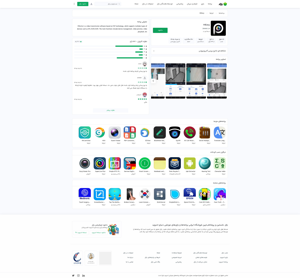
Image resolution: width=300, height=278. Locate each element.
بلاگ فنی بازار (155, 262)
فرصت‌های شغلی (201, 257)
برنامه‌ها (222, 13)
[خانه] (223, 4)
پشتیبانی (179, 3)
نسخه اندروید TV (81, 232)
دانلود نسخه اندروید (99, 232)
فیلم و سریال (192, 3)
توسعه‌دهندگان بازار (165, 3)
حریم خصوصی (177, 257)
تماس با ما (129, 262)
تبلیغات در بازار (147, 3)
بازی (202, 4)
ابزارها (212, 13)
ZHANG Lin (206, 28)
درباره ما (130, 257)
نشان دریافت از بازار (200, 262)
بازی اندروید (224, 257)
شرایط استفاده (177, 253)
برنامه (210, 4)
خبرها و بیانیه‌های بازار (152, 257)
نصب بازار (225, 253)
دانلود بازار (82, 4)
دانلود (160, 30)
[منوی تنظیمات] (74, 4)
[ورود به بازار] (91, 4)
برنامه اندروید (223, 262)
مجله (136, 3)
